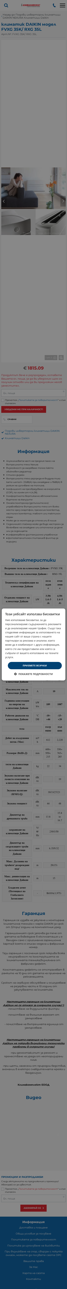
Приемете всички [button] (35, 665)
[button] (33, 674)
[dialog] (33, 644)
